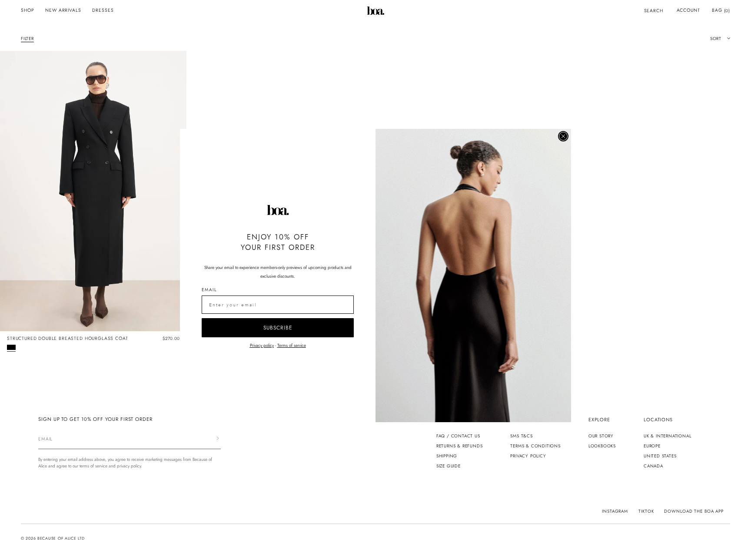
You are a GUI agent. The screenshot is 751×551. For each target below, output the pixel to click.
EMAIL (209, 289)
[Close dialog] (563, 136)
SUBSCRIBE (277, 328)
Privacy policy (262, 345)
